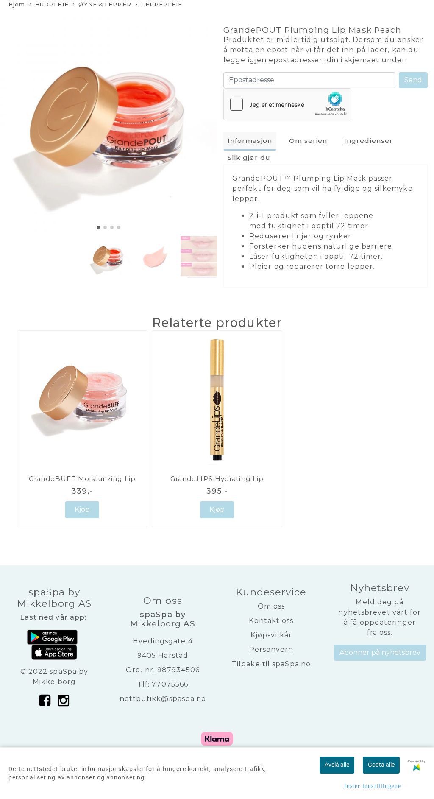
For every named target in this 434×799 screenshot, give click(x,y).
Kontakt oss (271, 621)
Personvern (271, 649)
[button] (98, 227)
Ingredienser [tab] (368, 141)
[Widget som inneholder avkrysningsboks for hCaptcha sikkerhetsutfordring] (287, 104)
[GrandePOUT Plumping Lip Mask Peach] (108, 125)
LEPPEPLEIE (161, 4)
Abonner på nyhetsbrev (379, 652)
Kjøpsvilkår (271, 635)
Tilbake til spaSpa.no (271, 664)
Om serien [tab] (308, 141)
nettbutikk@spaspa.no (163, 699)
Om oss (271, 606)
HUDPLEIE (52, 4)
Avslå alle (337, 764)
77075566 (170, 684)
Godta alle (381, 764)
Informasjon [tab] (250, 141)
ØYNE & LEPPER (104, 4)
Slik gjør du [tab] (249, 158)
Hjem (16, 4)
